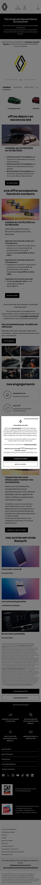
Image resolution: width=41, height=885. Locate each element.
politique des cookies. (30, 444)
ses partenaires (16, 428)
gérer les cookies (20, 464)
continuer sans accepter (31, 418)
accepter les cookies (20, 458)
